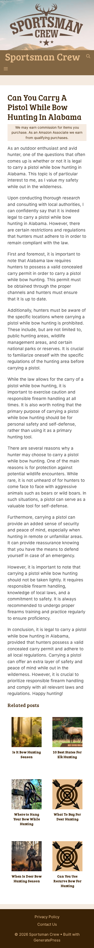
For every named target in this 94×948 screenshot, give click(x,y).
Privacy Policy (47, 916)
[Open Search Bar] (88, 56)
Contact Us (47, 924)
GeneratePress (47, 940)
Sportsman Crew (42, 56)
